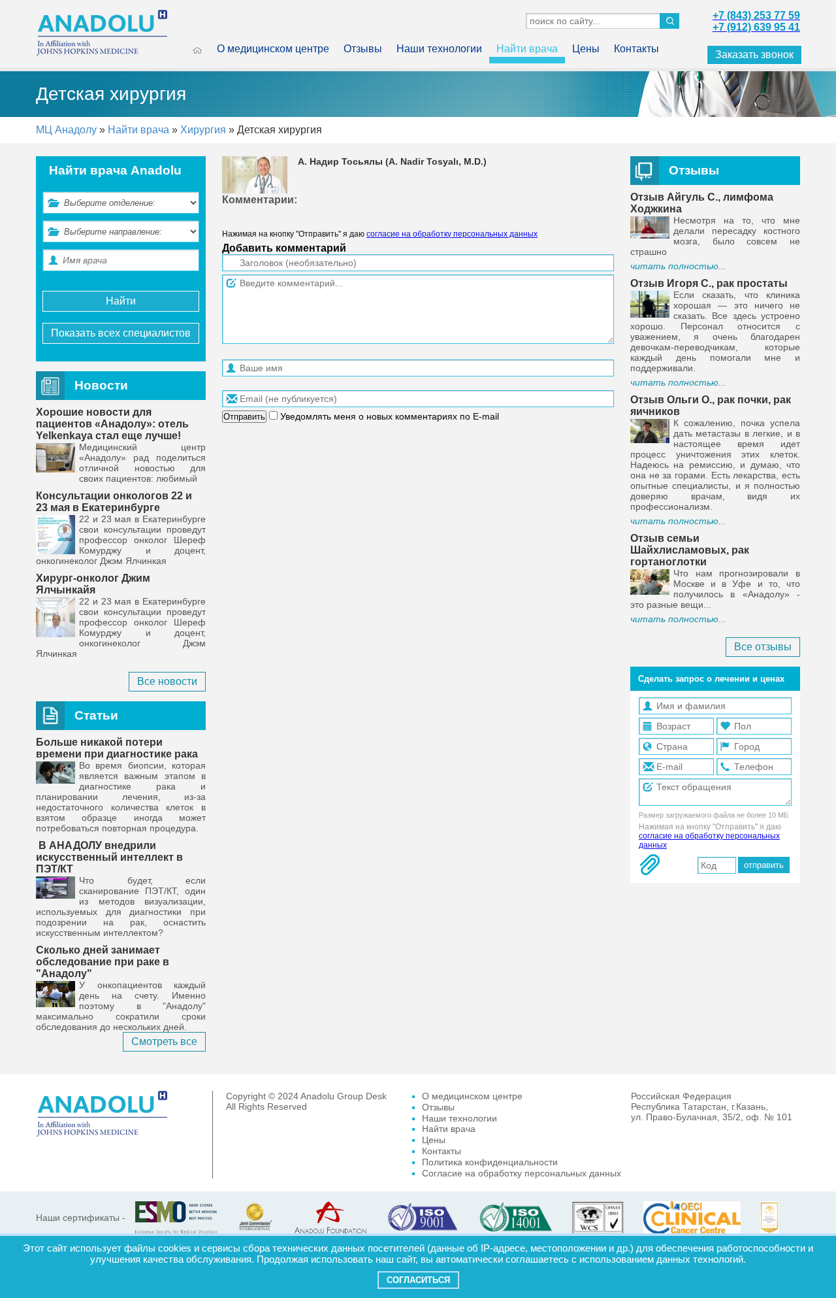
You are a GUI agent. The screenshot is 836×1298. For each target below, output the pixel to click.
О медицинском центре (273, 48)
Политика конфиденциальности (490, 1162)
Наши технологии (439, 48)
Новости (101, 385)
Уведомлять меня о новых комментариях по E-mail (388, 416)
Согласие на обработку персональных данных (521, 1173)
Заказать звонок (754, 54)
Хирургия (203, 129)
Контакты (636, 48)
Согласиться (418, 1280)
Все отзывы (763, 646)
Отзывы (363, 48)
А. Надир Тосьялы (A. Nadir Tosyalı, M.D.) (392, 161)
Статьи (96, 715)
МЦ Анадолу (66, 129)
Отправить (244, 417)
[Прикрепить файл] (650, 864)
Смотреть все (164, 1041)
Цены (586, 48)
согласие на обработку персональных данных (452, 234)
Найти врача (527, 48)
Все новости (167, 681)
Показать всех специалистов (121, 333)
